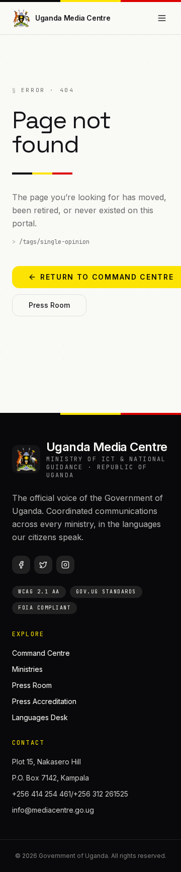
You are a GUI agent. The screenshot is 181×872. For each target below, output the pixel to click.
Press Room (49, 305)
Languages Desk (40, 717)
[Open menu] (162, 18)
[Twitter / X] (43, 565)
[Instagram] (65, 565)
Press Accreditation (44, 701)
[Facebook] (21, 565)
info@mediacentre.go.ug (53, 810)
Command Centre (41, 653)
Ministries (27, 669)
